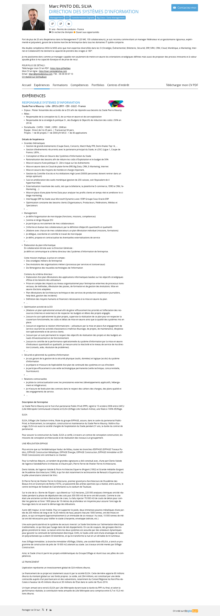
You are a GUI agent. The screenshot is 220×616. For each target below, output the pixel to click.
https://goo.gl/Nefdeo (60, 68)
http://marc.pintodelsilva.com (53, 71)
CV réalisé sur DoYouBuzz (34, 76)
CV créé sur (178, 610)
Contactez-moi (186, 7)
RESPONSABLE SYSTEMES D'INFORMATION (51, 102)
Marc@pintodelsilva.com (40, 73)
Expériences (34, 95)
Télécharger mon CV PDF (182, 85)
